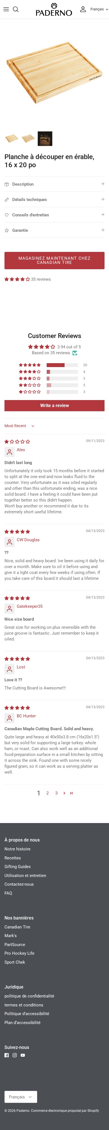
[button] (17, 279)
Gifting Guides (17, 866)
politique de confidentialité (29, 996)
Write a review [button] (54, 405)
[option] (54, 73)
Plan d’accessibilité (22, 1022)
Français (97, 9)
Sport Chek (14, 962)
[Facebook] (6, 1055)
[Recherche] (18, 9)
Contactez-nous (19, 884)
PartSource (14, 944)
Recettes (12, 857)
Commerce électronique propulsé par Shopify (65, 1111)
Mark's (10, 935)
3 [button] (56, 793)
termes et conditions (23, 1005)
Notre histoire (17, 849)
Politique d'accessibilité (26, 1013)
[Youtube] (23, 1055)
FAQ (8, 893)
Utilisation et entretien (25, 875)
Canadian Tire (17, 927)
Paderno (22, 1111)
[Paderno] (54, 9)
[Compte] (81, 9)
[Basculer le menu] (6, 9)
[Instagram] (15, 1055)
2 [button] (47, 793)
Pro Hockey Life (19, 953)
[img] (17, 441)
